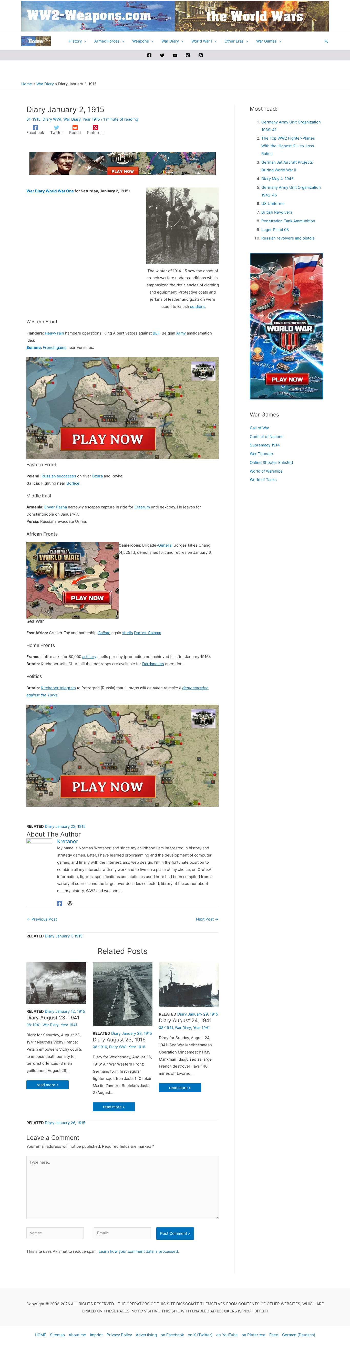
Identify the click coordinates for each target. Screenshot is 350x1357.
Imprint (96, 1334)
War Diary (170, 41)
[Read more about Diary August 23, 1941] (56, 982)
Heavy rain (54, 333)
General (165, 545)
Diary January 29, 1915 (197, 1014)
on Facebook (172, 1334)
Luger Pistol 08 (275, 229)
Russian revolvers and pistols (288, 238)
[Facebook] (149, 55)
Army (181, 333)
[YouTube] (175, 55)
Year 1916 (137, 1047)
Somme (33, 347)
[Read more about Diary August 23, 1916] (123, 993)
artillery (89, 656)
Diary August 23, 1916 (119, 1040)
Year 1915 (91, 119)
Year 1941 (69, 1024)
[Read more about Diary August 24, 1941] (189, 984)
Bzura (97, 476)
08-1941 (33, 1024)
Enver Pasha (55, 507)
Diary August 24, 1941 (185, 1020)
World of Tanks (263, 479)
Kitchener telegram (58, 687)
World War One (60, 191)
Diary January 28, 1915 (131, 1033)
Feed (273, 1334)
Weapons (140, 41)
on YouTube (227, 1334)
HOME (40, 1334)
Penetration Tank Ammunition (288, 220)
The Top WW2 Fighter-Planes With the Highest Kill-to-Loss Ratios (288, 146)
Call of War (259, 427)
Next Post (207, 919)
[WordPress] (70, 903)
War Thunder (261, 453)
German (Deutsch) (298, 1334)
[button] (326, 41)
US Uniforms (272, 203)
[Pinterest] (188, 55)
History (75, 41)
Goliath (104, 632)
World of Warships (266, 471)
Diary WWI (52, 119)
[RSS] (200, 55)
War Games (266, 41)
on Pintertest (253, 1334)
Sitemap (57, 1334)
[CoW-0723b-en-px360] (72, 579)
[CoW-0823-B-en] (122, 407)
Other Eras (234, 41)
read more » (47, 1084)
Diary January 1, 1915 (64, 936)
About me (77, 1334)
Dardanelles (153, 663)
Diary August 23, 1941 (52, 1018)
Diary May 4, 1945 (277, 178)
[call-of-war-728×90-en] (122, 162)
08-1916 (100, 1047)
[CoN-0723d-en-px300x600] (286, 325)
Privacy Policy (119, 1334)
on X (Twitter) (200, 1334)
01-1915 (33, 119)
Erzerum (142, 507)
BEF (156, 333)
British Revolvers (276, 212)
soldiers (197, 306)
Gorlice (72, 483)
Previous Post (42, 919)
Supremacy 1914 (265, 445)
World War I (201, 41)
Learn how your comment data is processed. (139, 1251)
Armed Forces (107, 41)
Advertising (146, 1334)
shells (127, 632)
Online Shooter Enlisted (271, 462)
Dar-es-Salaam (147, 632)
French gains (54, 347)
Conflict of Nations (266, 436)
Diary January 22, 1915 (65, 826)
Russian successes (59, 476)
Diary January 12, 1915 (65, 1011)
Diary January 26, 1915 (65, 1122)
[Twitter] (162, 55)
